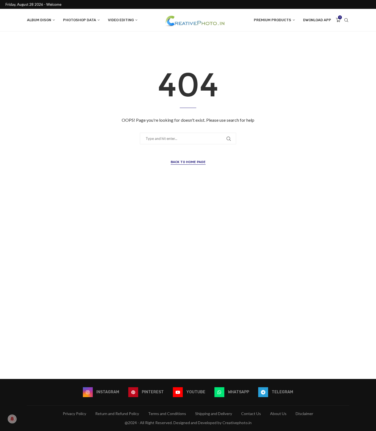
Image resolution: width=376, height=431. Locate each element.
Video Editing (121, 20)
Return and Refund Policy (117, 413)
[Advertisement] (188, 284)
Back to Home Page (188, 162)
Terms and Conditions (167, 413)
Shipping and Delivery (213, 413)
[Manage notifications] (12, 418)
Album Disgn (39, 20)
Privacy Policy (74, 413)
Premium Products (272, 20)
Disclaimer (304, 413)
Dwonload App (317, 20)
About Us (278, 413)
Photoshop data (79, 20)
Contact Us (251, 413)
